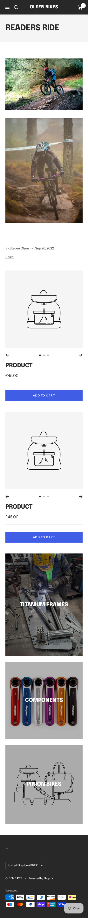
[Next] (81, 355)
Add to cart (44, 395)
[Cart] (80, 7)
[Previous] (7, 355)
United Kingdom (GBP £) (23, 865)
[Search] (16, 7)
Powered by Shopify (40, 878)
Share (9, 257)
